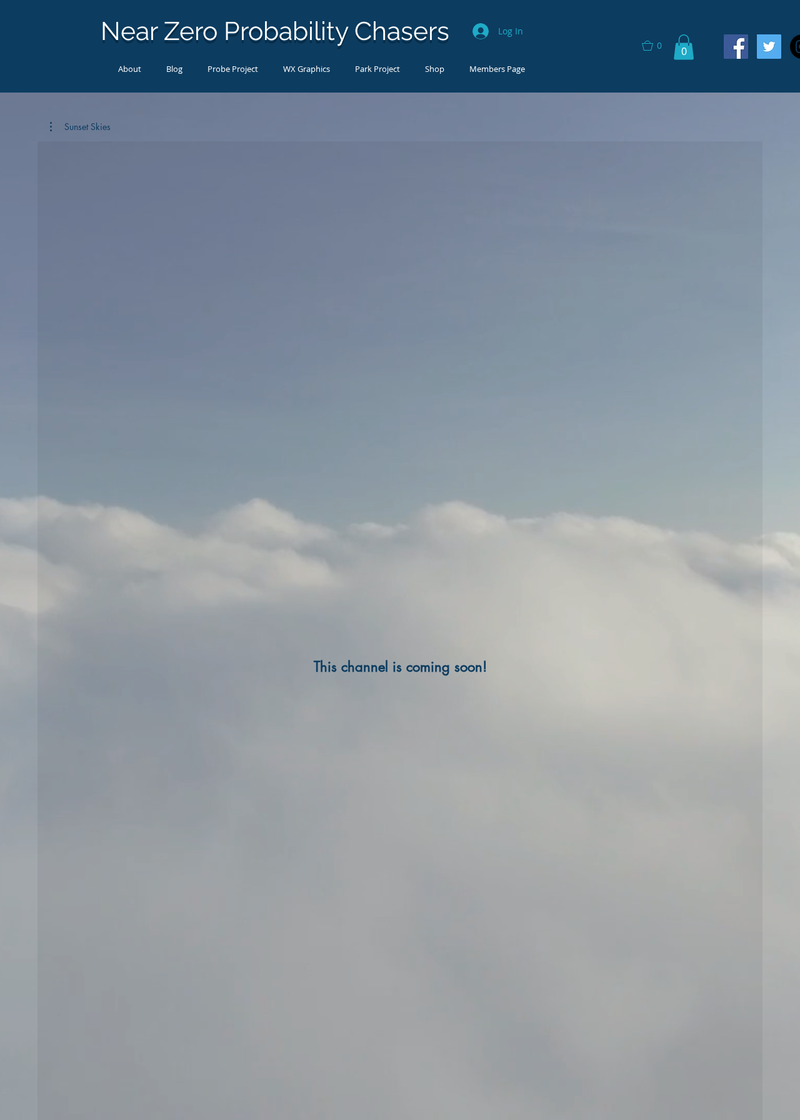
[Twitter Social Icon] (769, 46)
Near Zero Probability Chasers (275, 31)
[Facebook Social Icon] (736, 46)
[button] (657, 46)
